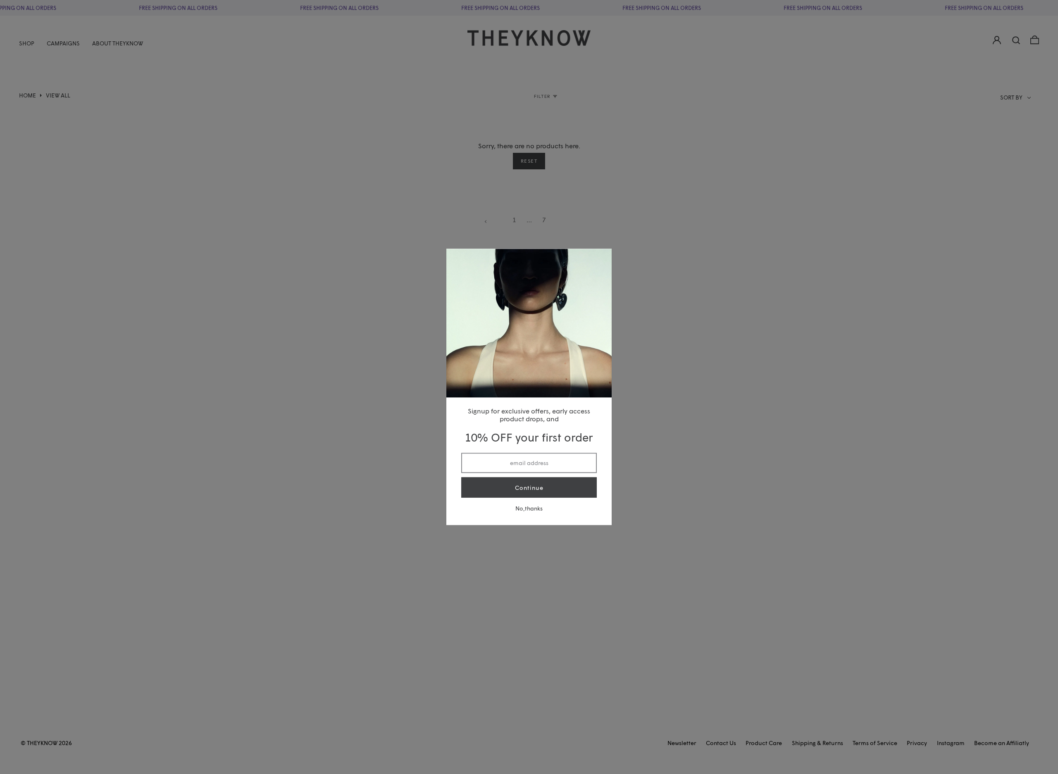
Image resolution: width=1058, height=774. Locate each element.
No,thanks (529, 508)
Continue (529, 487)
